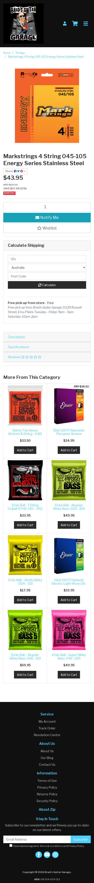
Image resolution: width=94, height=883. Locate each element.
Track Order (47, 728)
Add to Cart (25, 450)
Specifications (18, 347)
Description (16, 337)
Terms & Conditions (51, 846)
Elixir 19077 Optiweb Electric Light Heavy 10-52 (69, 583)
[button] (47, 228)
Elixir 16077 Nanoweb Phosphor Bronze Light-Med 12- (68, 434)
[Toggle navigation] (86, 24)
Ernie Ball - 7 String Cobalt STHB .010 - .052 (25, 507)
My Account (47, 721)
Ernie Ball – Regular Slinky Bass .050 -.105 (69, 507)
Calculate (48, 285)
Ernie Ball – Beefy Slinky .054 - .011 (25, 582)
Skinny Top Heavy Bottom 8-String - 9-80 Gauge (25, 434)
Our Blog (47, 758)
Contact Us (47, 764)
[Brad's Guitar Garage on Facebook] (38, 854)
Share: (9, 171)
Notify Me (49, 217)
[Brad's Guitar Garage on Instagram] (55, 854)
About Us (47, 751)
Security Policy (47, 801)
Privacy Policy (47, 787)
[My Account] (64, 23)
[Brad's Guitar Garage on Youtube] (47, 854)
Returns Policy (47, 794)
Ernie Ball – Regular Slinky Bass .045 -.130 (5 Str (25, 658)
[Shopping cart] (75, 24)
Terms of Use (47, 780)
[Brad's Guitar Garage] (23, 23)
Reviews (14, 357)
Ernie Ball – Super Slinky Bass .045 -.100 (69, 656)
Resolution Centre (47, 735)
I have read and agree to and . (48, 846)
